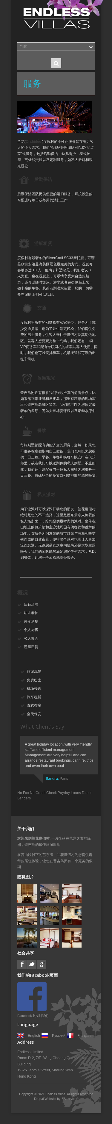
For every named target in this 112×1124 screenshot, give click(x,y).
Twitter (31, 964)
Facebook (22, 964)
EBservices (70, 1098)
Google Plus (41, 964)
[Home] (56, 18)
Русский (58, 1036)
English (34, 1036)
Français (84, 1036)
